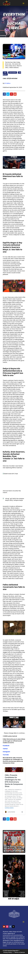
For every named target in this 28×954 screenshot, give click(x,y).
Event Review (12, 72)
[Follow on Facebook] (10, 926)
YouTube (6, 755)
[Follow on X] (13, 926)
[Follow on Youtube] (4, 926)
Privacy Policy (7, 952)
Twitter (5, 749)
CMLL (5, 72)
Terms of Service (19, 952)
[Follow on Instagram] (7, 926)
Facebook (6, 746)
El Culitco (7, 83)
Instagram (6, 752)
